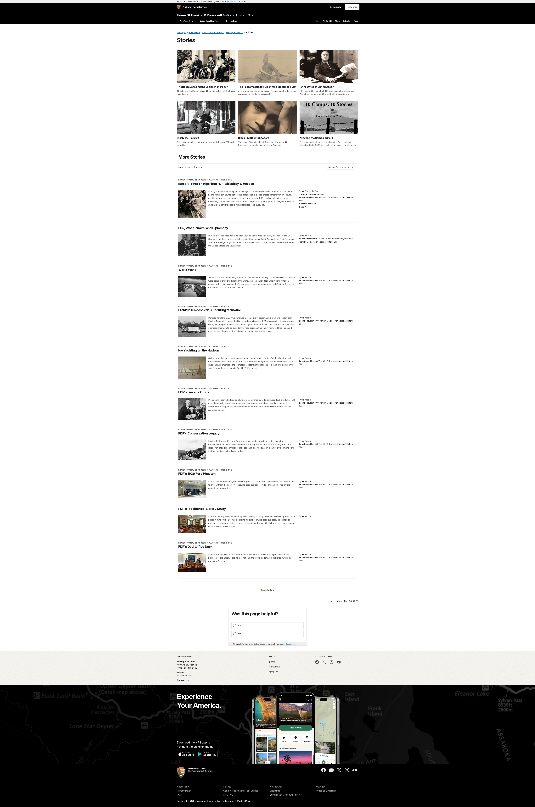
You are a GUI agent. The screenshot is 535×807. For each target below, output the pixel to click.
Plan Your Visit (186, 21)
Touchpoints (290, 644)
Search (336, 7)
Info (317, 21)
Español (275, 672)
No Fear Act (276, 786)
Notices (227, 786)
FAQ (273, 662)
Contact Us (183, 680)
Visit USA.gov (245, 801)
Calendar (347, 21)
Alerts (327, 21)
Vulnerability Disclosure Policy (285, 794)
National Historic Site (215, 15)
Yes (239, 625)
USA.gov (320, 786)
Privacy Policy (184, 790)
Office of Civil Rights (326, 790)
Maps (337, 21)
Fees (356, 21)
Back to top (267, 590)
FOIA (179, 794)
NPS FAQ (228, 794)
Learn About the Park (209, 21)
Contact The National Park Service (240, 790)
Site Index (275, 667)
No (239, 633)
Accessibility (183, 786)
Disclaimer (275, 790)
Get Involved (231, 21)
